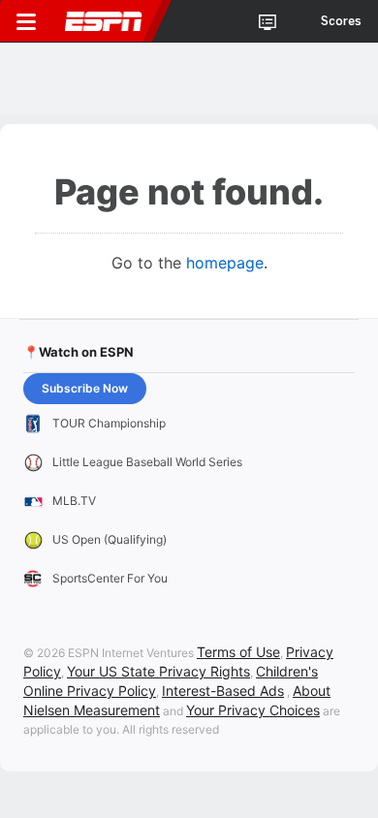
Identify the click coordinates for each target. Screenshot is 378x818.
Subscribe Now (85, 388)
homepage (225, 262)
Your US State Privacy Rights (158, 671)
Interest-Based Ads (223, 690)
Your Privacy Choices (253, 710)
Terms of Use (238, 652)
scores (341, 21)
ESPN (103, 21)
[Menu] (26, 21)
